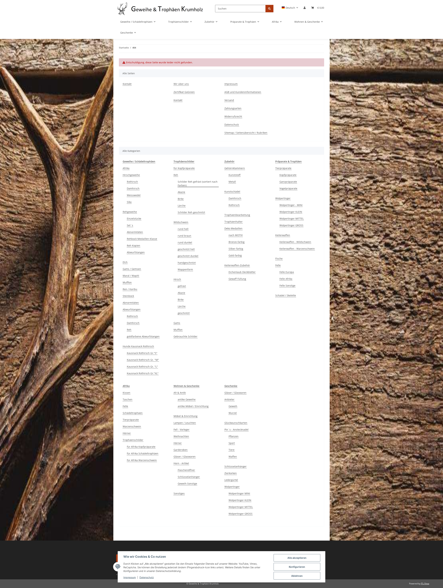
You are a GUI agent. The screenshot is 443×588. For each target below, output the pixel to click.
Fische (279, 258)
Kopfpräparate (287, 175)
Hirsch (177, 279)
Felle (278, 265)
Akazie (181, 192)
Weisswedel (134, 195)
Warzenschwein (132, 426)
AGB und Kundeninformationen (242, 92)
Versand (229, 100)
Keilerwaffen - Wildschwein (295, 242)
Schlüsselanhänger (189, 476)
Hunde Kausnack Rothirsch (138, 346)
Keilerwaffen (282, 235)
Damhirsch (133, 188)
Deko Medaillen (233, 228)
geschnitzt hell (186, 249)
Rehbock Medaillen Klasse (142, 238)
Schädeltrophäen (133, 413)
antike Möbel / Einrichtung (193, 406)
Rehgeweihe (130, 211)
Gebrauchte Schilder (185, 336)
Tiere (231, 449)
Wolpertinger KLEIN (290, 211)
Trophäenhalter (233, 221)
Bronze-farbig (237, 242)
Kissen (126, 392)
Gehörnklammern (234, 168)
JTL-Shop (425, 583)
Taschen (127, 399)
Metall (232, 181)
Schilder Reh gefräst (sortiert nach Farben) (198, 183)
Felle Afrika (285, 278)
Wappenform (185, 269)
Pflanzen (233, 436)
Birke (181, 198)
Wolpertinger (283, 198)
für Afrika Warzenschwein (142, 460)
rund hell (183, 229)
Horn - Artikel (181, 463)
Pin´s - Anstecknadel (236, 429)
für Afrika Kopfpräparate (141, 446)
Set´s (130, 225)
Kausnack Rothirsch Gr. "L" (142, 366)
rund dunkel (185, 242)
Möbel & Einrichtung (185, 416)
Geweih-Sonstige (187, 483)
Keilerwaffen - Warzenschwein (297, 248)
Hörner (127, 433)
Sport (232, 443)
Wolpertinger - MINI (290, 205)
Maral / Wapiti (131, 275)
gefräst (182, 286)
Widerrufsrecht (233, 116)
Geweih (233, 406)
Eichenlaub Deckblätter (242, 272)
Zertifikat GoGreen (184, 92)
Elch (125, 262)
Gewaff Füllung (237, 278)
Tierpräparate (283, 168)
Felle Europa (286, 272)
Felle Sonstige (287, 285)
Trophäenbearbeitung (237, 215)
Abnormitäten (135, 232)
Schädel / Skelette (285, 295)
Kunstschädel (232, 191)
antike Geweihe (187, 399)
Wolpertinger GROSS (291, 225)
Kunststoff (235, 175)
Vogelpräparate (288, 188)
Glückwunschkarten (235, 422)
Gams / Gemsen (132, 269)
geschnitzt (184, 313)
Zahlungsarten (232, 108)
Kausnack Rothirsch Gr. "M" (143, 359)
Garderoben (181, 449)
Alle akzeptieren (296, 557)
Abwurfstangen (136, 252)
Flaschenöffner (186, 470)
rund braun (184, 235)
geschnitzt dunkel (188, 256)
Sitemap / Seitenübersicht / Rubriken (245, 132)
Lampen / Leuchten (185, 422)
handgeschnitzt (187, 262)
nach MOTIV (236, 235)
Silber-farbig (236, 248)
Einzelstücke (134, 218)
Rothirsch (132, 181)
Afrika (126, 168)
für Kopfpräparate (184, 168)
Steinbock (128, 296)
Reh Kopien (133, 245)
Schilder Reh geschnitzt (191, 212)
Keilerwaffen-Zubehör (237, 265)
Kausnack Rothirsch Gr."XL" (143, 373)
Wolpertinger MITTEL (291, 218)
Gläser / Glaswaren (185, 456)
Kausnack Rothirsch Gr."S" (142, 353)
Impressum (129, 577)
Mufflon (127, 282)
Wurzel (233, 413)
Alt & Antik (180, 392)
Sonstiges (179, 493)
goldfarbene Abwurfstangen (143, 336)
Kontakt (127, 84)
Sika (129, 202)
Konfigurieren (297, 566)
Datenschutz (146, 577)
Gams (177, 323)
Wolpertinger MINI (239, 493)
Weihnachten (181, 436)
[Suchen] (269, 8)
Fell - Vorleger (181, 429)
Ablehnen (297, 575)
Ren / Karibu (130, 289)
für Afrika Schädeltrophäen (142, 453)
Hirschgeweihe (131, 175)
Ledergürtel (231, 480)
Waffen (233, 456)
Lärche (182, 205)
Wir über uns (181, 84)
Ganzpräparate (288, 181)
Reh (129, 329)
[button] (290, 8)
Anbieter (229, 399)
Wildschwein (181, 222)
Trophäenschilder (133, 440)
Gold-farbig (235, 255)
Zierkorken (230, 473)
